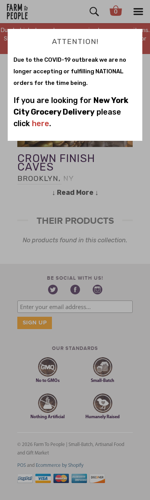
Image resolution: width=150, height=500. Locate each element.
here (40, 123)
